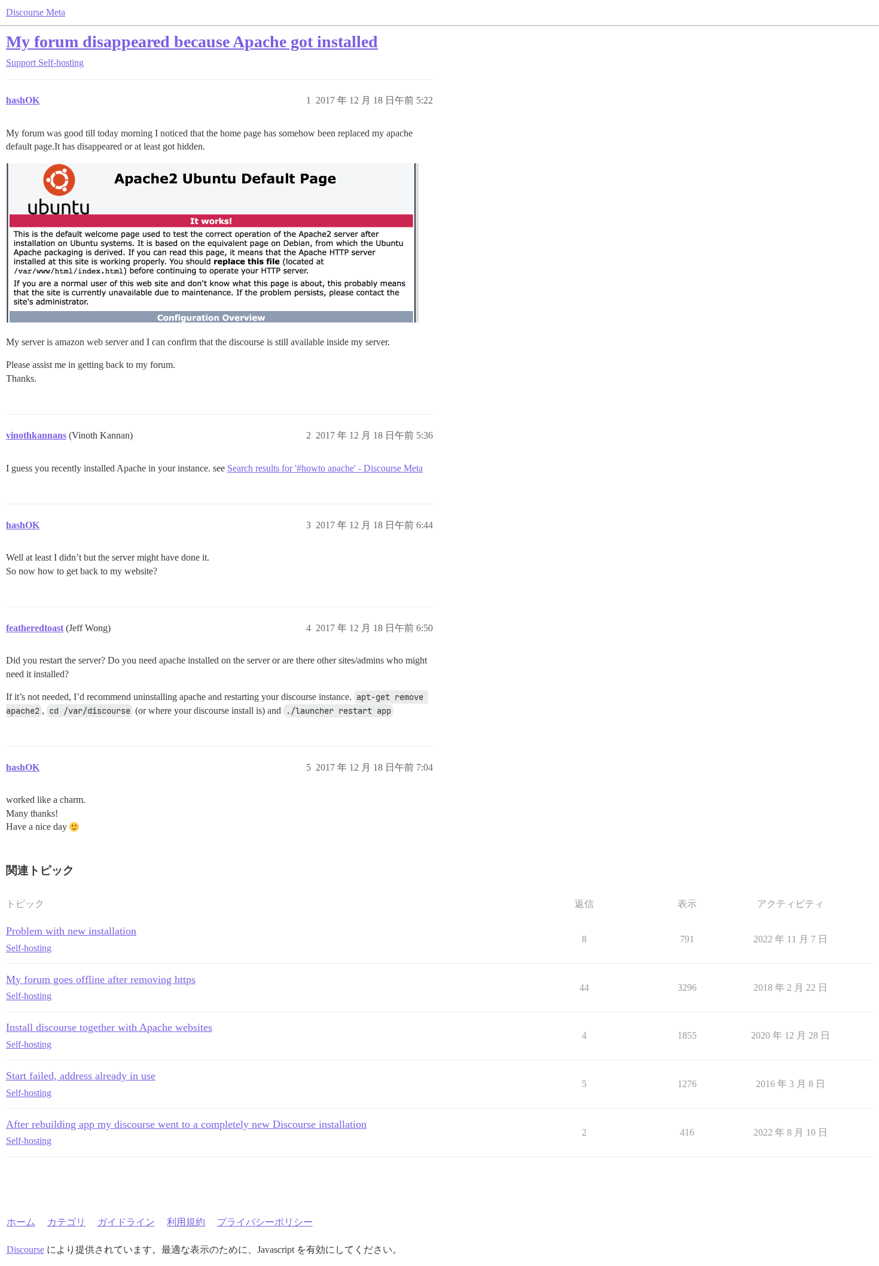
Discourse (25, 1249)
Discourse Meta (35, 12)
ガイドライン (126, 1222)
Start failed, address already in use (80, 1076)
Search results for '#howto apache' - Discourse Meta (325, 468)
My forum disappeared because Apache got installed (192, 41)
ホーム (21, 1222)
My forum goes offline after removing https (101, 979)
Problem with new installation (71, 931)
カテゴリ (66, 1222)
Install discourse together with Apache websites (109, 1027)
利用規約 (186, 1222)
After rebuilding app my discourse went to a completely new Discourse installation (186, 1124)
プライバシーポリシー (265, 1222)
